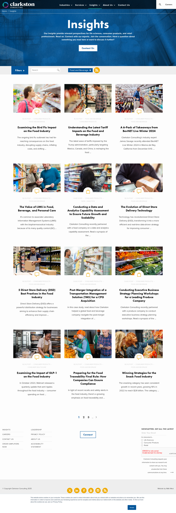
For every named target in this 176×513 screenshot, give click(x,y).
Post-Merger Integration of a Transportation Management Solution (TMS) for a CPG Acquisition (88, 295)
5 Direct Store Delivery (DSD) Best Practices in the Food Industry (36, 293)
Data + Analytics (88, 201)
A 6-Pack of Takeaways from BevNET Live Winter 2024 (139, 129)
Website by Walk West (166, 489)
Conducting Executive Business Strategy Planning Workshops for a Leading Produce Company (139, 295)
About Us (108, 5)
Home (4, 11)
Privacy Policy (38, 434)
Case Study (77, 198)
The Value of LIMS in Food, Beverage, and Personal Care (37, 208)
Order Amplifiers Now (10, 445)
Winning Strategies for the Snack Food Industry (139, 374)
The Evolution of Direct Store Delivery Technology (139, 208)
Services (79, 5)
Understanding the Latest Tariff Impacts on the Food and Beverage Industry (88, 130)
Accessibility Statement (37, 445)
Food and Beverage (37, 122)
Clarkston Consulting (18, 5)
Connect (88, 434)
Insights (93, 5)
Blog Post (27, 119)
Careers (168, 4)
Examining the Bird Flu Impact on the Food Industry (37, 129)
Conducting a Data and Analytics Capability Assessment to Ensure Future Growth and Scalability (88, 212)
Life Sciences (149, 440)
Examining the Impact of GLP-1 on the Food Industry (37, 374)
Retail (146, 445)
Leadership (36, 430)
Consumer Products (41, 119)
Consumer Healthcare (37, 367)
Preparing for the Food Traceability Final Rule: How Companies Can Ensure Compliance (88, 378)
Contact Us (124, 5)
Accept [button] (132, 507)
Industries (65, 5)
